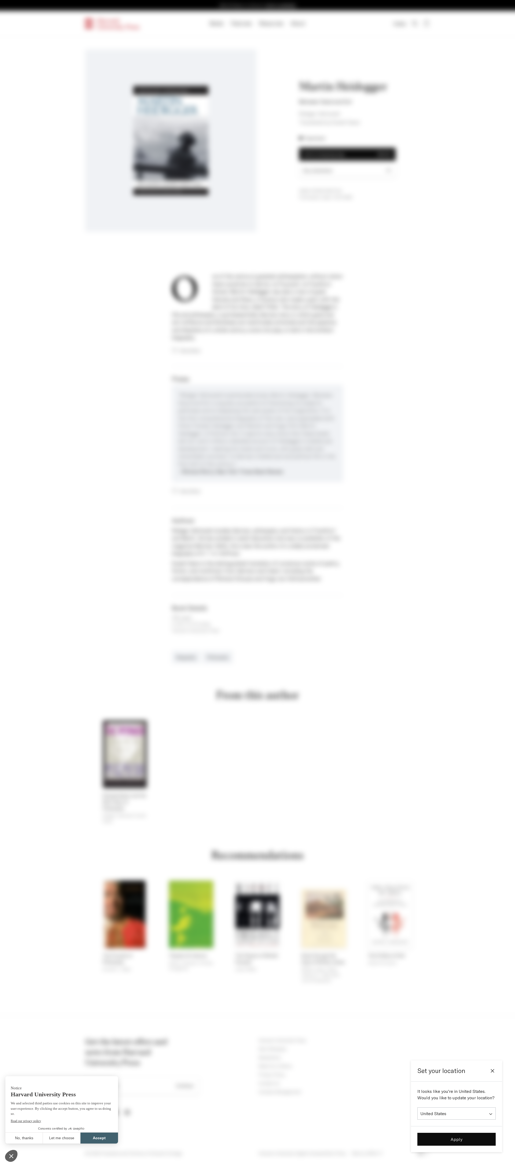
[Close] (492, 1071)
